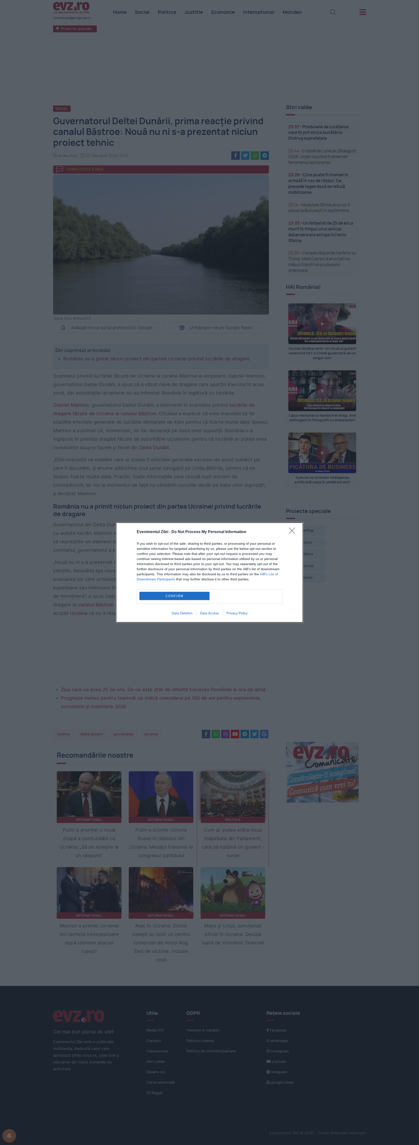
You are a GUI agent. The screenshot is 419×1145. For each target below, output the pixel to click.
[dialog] (209, 572)
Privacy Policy (237, 613)
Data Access (209, 613)
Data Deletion (182, 613)
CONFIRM (175, 596)
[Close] (293, 532)
